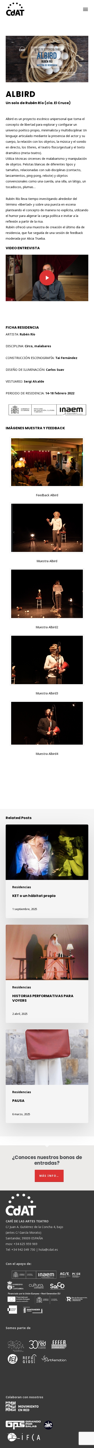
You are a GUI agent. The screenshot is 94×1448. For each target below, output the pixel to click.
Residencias (21, 887)
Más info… (49, 1176)
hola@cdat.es (48, 1249)
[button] (85, 9)
